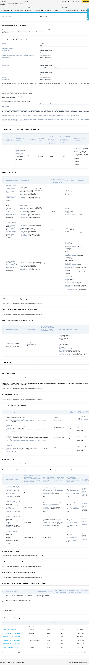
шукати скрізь (65, 7)
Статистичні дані (75, 1)
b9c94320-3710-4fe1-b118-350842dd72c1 (11, 636)
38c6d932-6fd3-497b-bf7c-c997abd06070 (11, 643)
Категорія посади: (38, 10)
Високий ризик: (59, 10)
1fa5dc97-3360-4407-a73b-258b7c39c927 (11, 626)
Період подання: (48, 10)
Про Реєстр (57, 1)
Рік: (11, 10)
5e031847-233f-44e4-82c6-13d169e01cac (11, 647)
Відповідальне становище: (72, 10)
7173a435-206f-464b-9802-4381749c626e (11, 629)
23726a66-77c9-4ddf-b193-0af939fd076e (11, 633)
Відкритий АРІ (65, 1)
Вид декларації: (4, 10)
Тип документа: (18, 10)
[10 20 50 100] (6, 652)
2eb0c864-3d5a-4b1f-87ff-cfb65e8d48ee (11, 640)
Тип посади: (28, 10)
